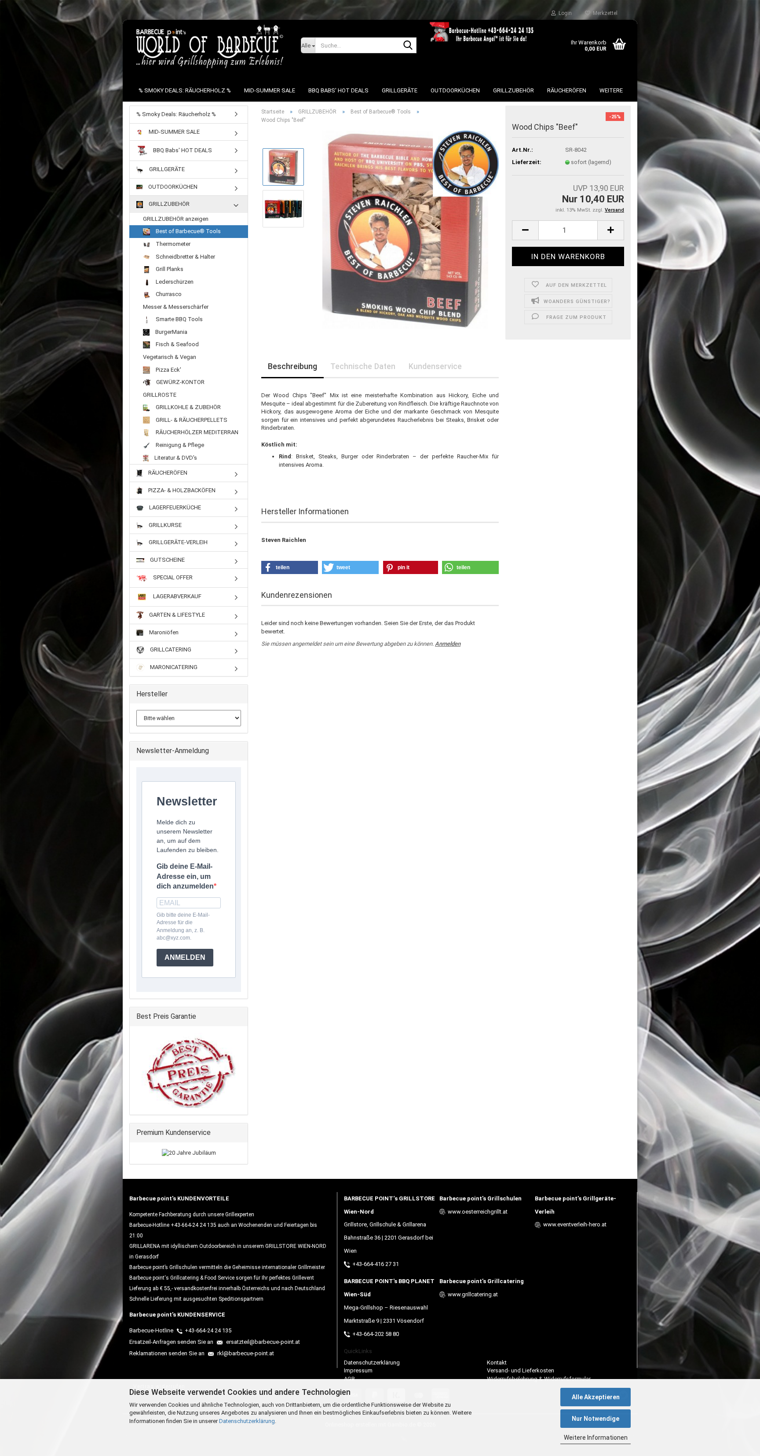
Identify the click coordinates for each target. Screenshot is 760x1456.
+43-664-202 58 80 (375, 1334)
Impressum (358, 1370)
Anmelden (447, 643)
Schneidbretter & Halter (184, 256)
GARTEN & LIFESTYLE (176, 614)
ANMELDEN (184, 957)
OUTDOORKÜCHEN (455, 90)
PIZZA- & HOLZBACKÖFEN (181, 490)
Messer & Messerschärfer (175, 307)
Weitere (611, 90)
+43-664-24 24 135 (208, 1330)
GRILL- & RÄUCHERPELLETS (190, 420)
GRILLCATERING (170, 649)
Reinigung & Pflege (179, 445)
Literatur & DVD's (175, 457)
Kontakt (497, 1362)
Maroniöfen (163, 632)
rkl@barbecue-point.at (245, 1353)
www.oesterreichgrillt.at (478, 1211)
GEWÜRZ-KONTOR (180, 382)
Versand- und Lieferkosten (520, 1370)
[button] (525, 230)
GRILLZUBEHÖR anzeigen (175, 219)
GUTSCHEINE (167, 559)
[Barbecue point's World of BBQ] (208, 46)
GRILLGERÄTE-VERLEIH (177, 542)
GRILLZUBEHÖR (513, 90)
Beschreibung (292, 366)
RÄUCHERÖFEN (566, 90)
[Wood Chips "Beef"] (405, 229)
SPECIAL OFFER (172, 577)
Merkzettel (604, 13)
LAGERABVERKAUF (176, 596)
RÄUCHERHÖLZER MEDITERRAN (196, 432)
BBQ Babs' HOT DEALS (338, 90)
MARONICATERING (173, 667)
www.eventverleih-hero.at (575, 1224)
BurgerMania (170, 332)
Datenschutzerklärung (247, 1421)
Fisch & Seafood (176, 344)
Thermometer (172, 244)
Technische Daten (362, 366)
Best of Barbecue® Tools (187, 231)
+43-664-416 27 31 (375, 1264)
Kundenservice (435, 366)
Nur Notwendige (595, 1418)
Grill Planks (168, 269)
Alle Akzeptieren (596, 1397)
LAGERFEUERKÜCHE (174, 507)
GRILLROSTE (159, 394)
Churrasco (168, 294)
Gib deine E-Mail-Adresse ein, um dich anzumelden (185, 876)
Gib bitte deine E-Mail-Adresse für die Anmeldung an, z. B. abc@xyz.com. (183, 926)
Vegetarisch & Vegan (169, 357)
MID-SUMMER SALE (269, 90)
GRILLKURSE (164, 525)
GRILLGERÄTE (399, 90)
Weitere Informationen (596, 1437)
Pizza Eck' (167, 369)
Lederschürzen (174, 281)
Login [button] (564, 13)
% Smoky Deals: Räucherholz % (185, 90)
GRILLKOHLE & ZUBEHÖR (187, 407)
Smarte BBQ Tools (178, 319)
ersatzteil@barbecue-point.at (262, 1342)
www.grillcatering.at (473, 1294)
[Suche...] (408, 46)
